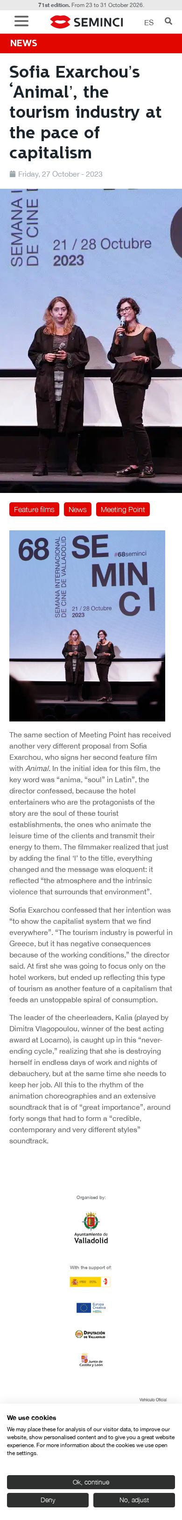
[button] (24, 22)
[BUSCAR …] (168, 22)
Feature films (34, 509)
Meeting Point (123, 509)
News (78, 509)
